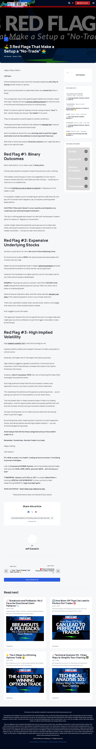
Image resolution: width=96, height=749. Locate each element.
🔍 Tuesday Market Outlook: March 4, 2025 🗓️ (77, 126)
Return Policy (62, 742)
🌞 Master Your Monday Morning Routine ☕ (76, 134)
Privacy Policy (43, 742)
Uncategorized (78, 94)
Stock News (69, 94)
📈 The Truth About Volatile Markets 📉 (75, 117)
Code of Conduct (53, 742)
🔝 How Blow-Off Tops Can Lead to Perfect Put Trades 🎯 (70, 602)
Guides (68, 114)
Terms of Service (34, 742)
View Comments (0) (32, 580)
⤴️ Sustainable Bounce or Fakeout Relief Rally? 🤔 (77, 109)
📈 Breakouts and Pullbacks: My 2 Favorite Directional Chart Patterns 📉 (24, 603)
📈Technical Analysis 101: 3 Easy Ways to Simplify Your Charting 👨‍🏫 (70, 656)
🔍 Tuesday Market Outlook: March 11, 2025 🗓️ (77, 98)
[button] (93, 3)
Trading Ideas (70, 104)
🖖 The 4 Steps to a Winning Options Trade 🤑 (21, 656)
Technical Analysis (15, 39)
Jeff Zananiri (32, 548)
